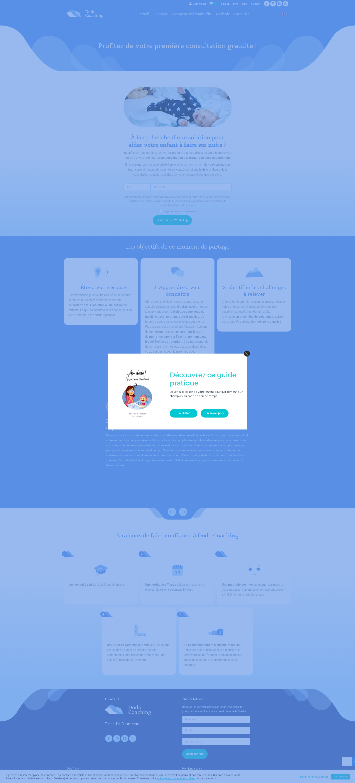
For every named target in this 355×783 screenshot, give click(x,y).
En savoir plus (215, 413)
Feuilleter (184, 413)
